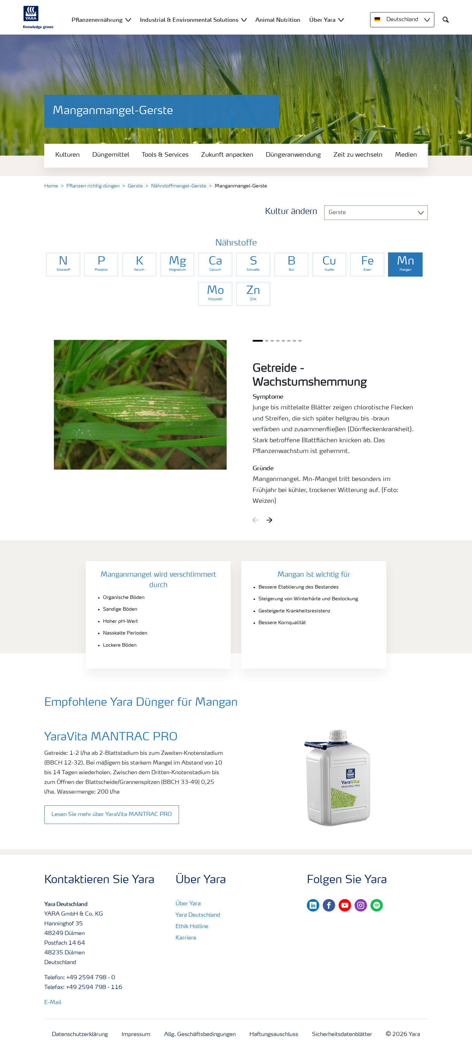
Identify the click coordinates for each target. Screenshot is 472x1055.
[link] (63, 264)
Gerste (135, 186)
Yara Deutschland (198, 915)
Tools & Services (165, 155)
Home (51, 186)
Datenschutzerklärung (80, 1034)
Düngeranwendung (293, 155)
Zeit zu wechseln (358, 155)
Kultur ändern (291, 212)
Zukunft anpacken (227, 155)
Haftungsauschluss (273, 1034)
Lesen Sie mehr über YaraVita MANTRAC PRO (111, 814)
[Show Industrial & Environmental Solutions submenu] (244, 19)
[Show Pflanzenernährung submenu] (128, 19)
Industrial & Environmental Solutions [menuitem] (189, 19)
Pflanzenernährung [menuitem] (97, 19)
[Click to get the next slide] (269, 520)
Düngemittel (110, 155)
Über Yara (188, 904)
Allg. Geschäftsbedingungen (200, 1034)
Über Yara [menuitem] (322, 19)
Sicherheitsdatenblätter (342, 1034)
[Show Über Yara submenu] (341, 19)
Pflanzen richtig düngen (93, 186)
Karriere (186, 938)
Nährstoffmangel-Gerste (178, 186)
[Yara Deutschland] (38, 17)
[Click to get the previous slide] (255, 520)
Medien (406, 155)
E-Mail (52, 1003)
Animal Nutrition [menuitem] (277, 19)
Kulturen (67, 155)
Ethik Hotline (192, 926)
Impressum (136, 1034)
